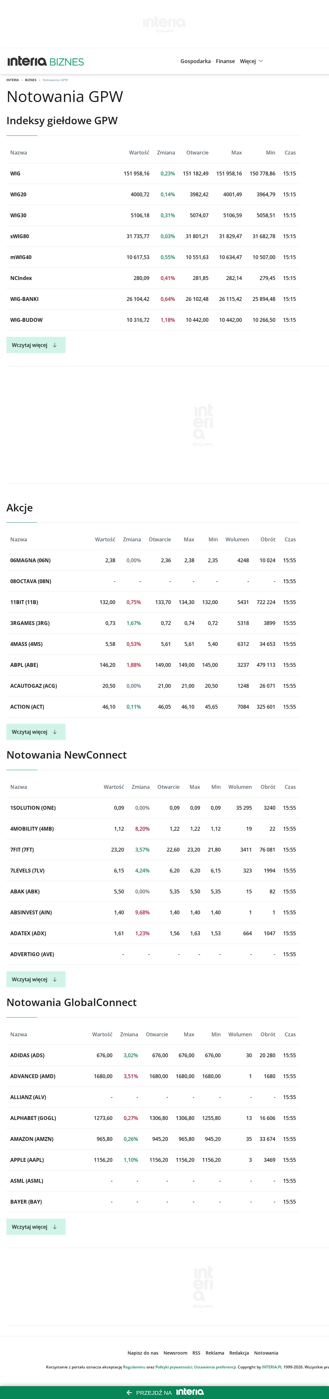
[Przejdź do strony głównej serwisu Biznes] (67, 61)
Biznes (31, 80)
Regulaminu (134, 1367)
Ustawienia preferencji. (215, 1367)
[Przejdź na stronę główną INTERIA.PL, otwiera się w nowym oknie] (27, 61)
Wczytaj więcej (29, 345)
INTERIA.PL (272, 1367)
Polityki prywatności (174, 1367)
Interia (12, 80)
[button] (252, 61)
